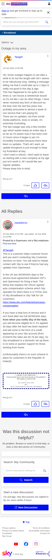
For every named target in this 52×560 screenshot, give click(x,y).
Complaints (7, 533)
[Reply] (45, 185)
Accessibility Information (39, 531)
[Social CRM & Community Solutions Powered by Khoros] (43, 553)
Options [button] (5, 42)
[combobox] (23, 22)
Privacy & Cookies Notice (13, 531)
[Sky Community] (17, 4)
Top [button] (28, 522)
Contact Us (45, 533)
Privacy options (9, 528)
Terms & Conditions (41, 528)
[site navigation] (3, 4)
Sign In (49, 4)
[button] (47, 56)
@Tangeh (8, 250)
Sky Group (7, 536)
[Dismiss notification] (48, 12)
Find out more (9, 243)
